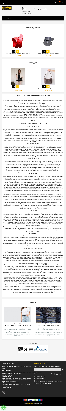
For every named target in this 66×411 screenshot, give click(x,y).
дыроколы (14, 379)
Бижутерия (6, 194)
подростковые (22, 378)
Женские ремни (8, 146)
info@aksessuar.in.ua (40, 376)
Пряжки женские (8, 213)
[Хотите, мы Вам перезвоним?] (4, 407)
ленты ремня (20, 379)
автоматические (28, 372)
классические (9, 378)
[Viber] (3, 392)
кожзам (16, 373)
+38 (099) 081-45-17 (26, 8)
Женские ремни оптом (8, 373)
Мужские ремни (6, 129)
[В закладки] (17, 51)
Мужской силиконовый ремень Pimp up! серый (48, 53)
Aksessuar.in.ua (30, 403)
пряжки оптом (15, 382)
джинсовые (8, 372)
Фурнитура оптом (7, 379)
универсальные (20, 372)
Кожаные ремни (8, 161)
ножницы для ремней (11, 381)
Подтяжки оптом (7, 382)
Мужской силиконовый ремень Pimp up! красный (18, 53)
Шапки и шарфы (7, 176)
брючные (14, 372)
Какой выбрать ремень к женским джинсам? (17, 325)
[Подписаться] (62, 369)
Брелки (6, 235)
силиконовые (9, 375)
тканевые (28, 378)
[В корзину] (13, 51)
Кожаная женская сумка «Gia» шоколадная (48, 88)
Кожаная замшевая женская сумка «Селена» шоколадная (18, 88)
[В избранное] (17, 86)
